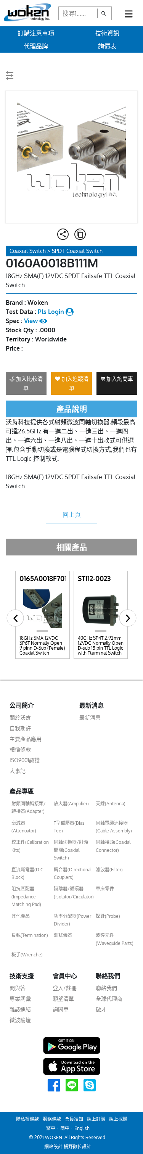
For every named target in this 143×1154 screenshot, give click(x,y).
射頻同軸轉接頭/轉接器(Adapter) (28, 807)
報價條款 (20, 749)
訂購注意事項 (36, 33)
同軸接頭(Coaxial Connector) (113, 846)
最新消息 (90, 717)
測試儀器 (63, 935)
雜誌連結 (20, 1009)
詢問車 (61, 1009)
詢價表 (107, 46)
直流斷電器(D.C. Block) (28, 873)
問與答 (18, 988)
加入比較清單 (28, 383)
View (31, 321)
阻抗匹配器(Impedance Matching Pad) (26, 896)
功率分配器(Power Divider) (72, 920)
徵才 (101, 1009)
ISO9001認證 (25, 760)
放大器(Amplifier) (71, 803)
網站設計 (53, 1146)
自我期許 (20, 728)
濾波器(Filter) (109, 869)
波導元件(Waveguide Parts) (114, 939)
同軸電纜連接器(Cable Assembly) (114, 827)
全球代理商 (109, 998)
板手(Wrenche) (27, 955)
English (82, 1128)
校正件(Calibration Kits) (30, 846)
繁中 (50, 1128)
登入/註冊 (65, 988)
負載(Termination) (29, 935)
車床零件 (105, 889)
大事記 (18, 771)
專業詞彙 (20, 998)
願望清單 (63, 998)
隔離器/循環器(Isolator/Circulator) (73, 892)
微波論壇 (20, 1020)
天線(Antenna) (110, 803)
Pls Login (52, 311)
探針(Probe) (108, 916)
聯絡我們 (106, 988)
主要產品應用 (26, 739)
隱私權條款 (27, 1119)
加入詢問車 (119, 378)
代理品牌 (36, 46)
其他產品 (20, 916)
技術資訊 (107, 33)
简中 (64, 1128)
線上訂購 (96, 1119)
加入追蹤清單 (74, 383)
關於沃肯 (20, 717)
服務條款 (52, 1119)
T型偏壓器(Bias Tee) (69, 827)
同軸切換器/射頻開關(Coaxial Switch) (71, 850)
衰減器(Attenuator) (23, 827)
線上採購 (118, 1119)
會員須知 (74, 1119)
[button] (15, 618)
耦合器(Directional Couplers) (73, 873)
